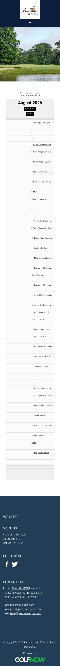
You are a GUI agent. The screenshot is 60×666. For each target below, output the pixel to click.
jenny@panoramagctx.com (25, 613)
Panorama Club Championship (43, 268)
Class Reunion (37, 275)
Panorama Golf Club (30, 9)
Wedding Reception (39, 199)
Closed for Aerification (43, 295)
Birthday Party (39, 435)
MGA (35, 192)
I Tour (34, 443)
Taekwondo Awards (41, 366)
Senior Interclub (40, 248)
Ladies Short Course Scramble (43, 172)
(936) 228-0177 (19, 588)
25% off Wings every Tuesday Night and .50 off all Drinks (42, 152)
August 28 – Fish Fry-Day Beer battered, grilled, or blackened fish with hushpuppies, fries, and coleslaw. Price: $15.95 (43, 425)
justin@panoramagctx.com (25, 609)
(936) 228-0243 (19, 592)
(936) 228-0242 (19, 596)
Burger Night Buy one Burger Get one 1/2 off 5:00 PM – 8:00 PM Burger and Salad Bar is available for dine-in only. (43, 162)
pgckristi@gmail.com (22, 604)
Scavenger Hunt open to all (43, 123)
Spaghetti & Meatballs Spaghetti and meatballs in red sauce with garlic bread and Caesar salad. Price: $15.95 (43, 356)
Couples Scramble (41, 453)
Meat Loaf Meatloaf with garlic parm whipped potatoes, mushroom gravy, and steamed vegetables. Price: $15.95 (43, 258)
